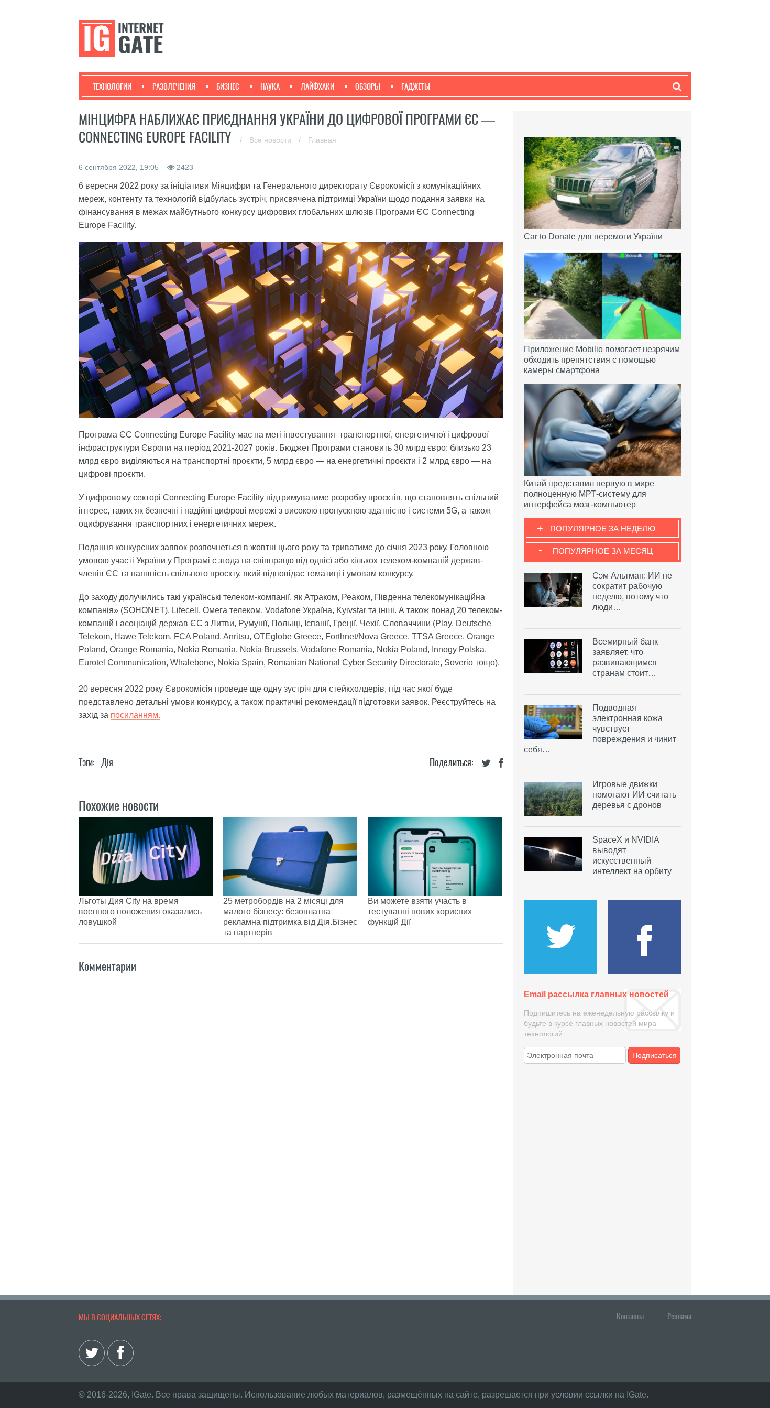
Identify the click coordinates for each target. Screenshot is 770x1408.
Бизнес (227, 86)
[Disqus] (291, 1115)
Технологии (112, 86)
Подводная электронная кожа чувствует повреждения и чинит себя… (600, 728)
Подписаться (654, 1055)
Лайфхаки (317, 86)
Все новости (271, 140)
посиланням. (135, 715)
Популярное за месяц (603, 551)
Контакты (630, 1316)
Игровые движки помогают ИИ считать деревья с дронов (634, 795)
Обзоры (367, 86)
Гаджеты (415, 86)
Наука (270, 86)
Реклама (679, 1316)
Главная (322, 140)
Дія (107, 762)
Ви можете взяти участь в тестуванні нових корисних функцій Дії (420, 911)
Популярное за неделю (602, 528)
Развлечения (173, 86)
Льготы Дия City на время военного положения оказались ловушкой (140, 911)
